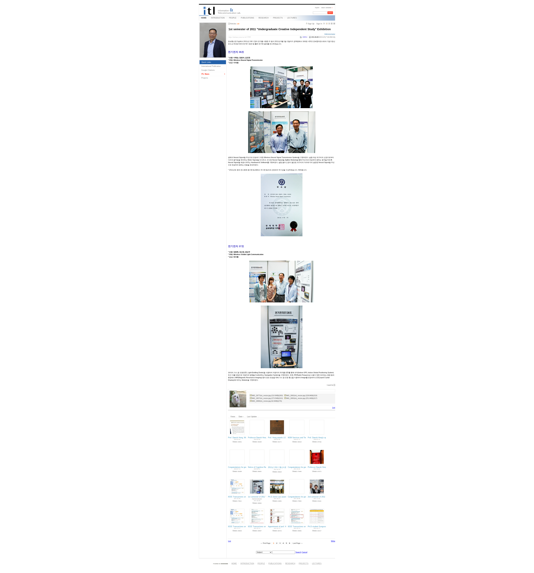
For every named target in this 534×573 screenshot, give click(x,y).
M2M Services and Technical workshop (303, 438)
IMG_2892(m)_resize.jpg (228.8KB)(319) (301, 395)
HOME (204, 18)
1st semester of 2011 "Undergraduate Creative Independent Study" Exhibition (279, 29)
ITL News (205, 74)
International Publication (211, 66)
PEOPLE (232, 18)
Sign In (319, 24)
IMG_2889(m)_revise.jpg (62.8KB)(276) (267, 401)
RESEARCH (264, 18)
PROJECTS (278, 18)
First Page (266, 543)
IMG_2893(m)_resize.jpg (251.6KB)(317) (301, 398)
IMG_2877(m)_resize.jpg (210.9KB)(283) (267, 395)
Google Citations (208, 70)
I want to (330, 385)
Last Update (252, 417)
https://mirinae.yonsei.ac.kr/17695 (240, 37)
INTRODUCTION (218, 18)
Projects (204, 78)
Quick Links (206, 62)
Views (232, 417)
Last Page (296, 543)
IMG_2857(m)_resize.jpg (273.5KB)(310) (267, 398)
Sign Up (311, 24)
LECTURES (292, 18)
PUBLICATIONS (247, 18)
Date (241, 417)
